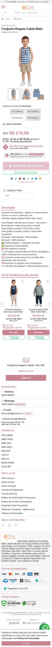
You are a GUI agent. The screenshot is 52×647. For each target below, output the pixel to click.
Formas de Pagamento (12, 490)
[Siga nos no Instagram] (9, 525)
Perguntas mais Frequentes (14, 505)
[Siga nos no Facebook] (3, 525)
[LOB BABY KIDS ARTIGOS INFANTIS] (28, 7)
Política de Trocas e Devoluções (16, 501)
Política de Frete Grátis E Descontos (18, 497)
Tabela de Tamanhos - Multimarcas (18, 509)
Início (7, 19)
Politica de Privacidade (12, 513)
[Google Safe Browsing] (29, 603)
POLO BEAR (7, 435)
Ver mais (13, 332)
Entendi (26, 643)
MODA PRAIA (7, 462)
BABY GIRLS (7, 439)
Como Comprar (8, 486)
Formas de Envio (9, 493)
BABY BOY (6, 443)
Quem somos (7, 482)
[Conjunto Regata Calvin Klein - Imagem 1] (13, 94)
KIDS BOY (18, 19)
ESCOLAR (6, 466)
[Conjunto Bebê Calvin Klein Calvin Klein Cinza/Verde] (38, 309)
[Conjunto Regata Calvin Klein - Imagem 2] (26, 94)
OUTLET (5, 455)
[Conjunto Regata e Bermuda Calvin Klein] (13, 309)
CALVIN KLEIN (8, 26)
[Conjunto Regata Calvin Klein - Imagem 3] (38, 94)
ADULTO (5, 458)
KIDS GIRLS (6, 447)
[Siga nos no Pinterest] (16, 525)
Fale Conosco (8, 478)
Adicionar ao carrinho (28, 166)
